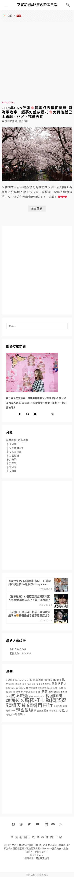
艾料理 (13, 471)
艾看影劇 (14, 455)
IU (64, 679)
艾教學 (13, 459)
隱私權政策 (42, 874)
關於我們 (30, 874)
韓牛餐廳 (53, 711)
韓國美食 (16, 705)
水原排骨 (33, 688)
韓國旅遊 (56, 700)
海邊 (33, 692)
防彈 (31, 696)
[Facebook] (21, 414)
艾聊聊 (13, 463)
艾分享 (13, 467)
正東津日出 (22, 688)
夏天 (24, 684)
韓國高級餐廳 (41, 710)
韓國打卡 (35, 700)
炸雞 (38, 692)
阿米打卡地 (39, 696)
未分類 (13, 444)
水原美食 (42, 688)
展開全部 (11, 440)
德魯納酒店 (59, 683)
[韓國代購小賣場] (42, 414)
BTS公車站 (38, 680)
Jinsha (40, 855)
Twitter (30, 825)
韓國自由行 (40, 705)
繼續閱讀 (37, 208)
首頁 (10, 15)
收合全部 (23, 440)
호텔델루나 (19, 714)
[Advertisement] (37, 61)
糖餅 (51, 692)
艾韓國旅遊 (11, 121)
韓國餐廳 (24, 710)
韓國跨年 (58, 706)
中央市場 (10, 684)
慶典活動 (24, 121)
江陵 (49, 688)
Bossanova (20, 680)
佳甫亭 (18, 684)
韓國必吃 (15, 700)
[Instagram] (28, 414)
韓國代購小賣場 (46, 824)
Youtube (38, 825)
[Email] (53, 414)
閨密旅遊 (19, 695)
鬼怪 (62, 710)
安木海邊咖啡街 (43, 684)
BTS (29, 679)
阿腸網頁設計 (42, 858)
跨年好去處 (59, 692)
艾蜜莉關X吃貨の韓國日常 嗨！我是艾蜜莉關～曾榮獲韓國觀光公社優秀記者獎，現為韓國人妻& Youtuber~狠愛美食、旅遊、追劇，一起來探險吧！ (37, 848)
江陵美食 (18, 692)
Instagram (22, 825)
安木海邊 (31, 684)
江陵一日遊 (58, 688)
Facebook (14, 825)
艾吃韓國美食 (16, 448)
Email (54, 825)
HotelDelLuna (52, 679)
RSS (62, 825)
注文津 (27, 692)
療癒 (44, 691)
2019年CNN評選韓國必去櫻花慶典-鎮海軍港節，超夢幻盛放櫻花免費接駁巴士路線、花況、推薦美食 (37, 112)
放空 (8, 688)
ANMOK (10, 680)
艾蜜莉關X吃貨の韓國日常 (37, 5)
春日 (13, 688)
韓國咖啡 (54, 695)
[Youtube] (36, 414)
